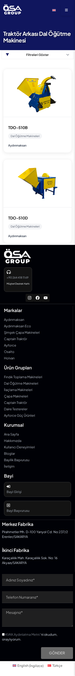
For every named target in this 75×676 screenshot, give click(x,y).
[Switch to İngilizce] (54, 10)
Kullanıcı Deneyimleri (19, 447)
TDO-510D (18, 217)
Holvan (9, 358)
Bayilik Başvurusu (16, 460)
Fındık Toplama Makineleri (23, 377)
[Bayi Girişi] (8, 486)
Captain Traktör (15, 339)
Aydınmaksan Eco (17, 326)
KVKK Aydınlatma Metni (22, 634)
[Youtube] (46, 298)
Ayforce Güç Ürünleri (19, 415)
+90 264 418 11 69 (17, 277)
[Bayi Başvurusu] (8, 505)
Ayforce (10, 345)
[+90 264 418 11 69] (9, 272)
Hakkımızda (12, 441)
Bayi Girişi (14, 492)
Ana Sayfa (11, 434)
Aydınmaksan (17, 145)
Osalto (9, 352)
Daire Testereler (15, 409)
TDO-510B (18, 127)
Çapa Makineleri (16, 396)
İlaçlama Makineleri (18, 390)
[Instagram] (30, 298)
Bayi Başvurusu (18, 510)
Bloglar (9, 453)
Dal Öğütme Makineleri (25, 136)
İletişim (9, 466)
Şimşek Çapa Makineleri (22, 332)
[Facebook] (38, 298)
